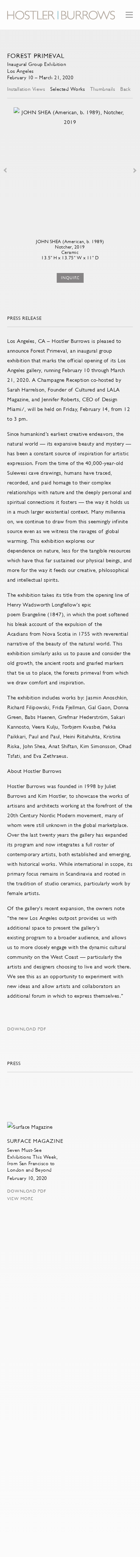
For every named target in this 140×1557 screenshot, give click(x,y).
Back (125, 89)
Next (135, 170)
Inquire (70, 278)
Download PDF (26, 1029)
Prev (5, 170)
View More (20, 1198)
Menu (129, 18)
